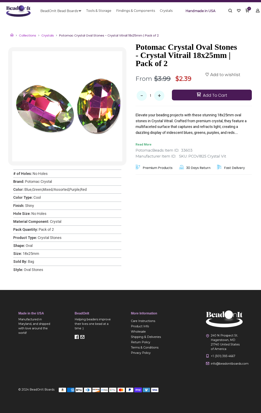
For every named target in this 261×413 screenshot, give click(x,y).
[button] (200, 11)
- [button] (141, 95)
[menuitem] (60, 11)
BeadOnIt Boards (42, 389)
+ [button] (159, 95)
